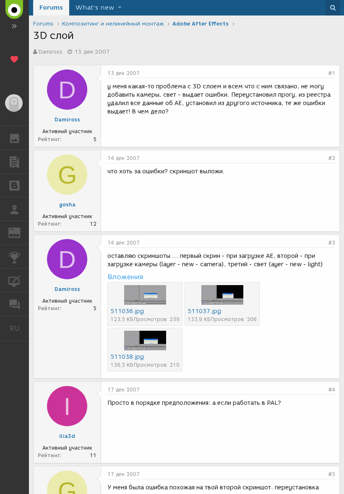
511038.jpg (127, 356)
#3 (331, 242)
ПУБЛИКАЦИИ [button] (14, 161)
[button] (120, 7)
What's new (95, 7)
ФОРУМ (14, 304)
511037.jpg (204, 311)
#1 (331, 73)
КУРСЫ (14, 280)
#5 (331, 474)
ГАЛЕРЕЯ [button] (14, 137)
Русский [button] (19, 328)
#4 (331, 389)
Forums (51, 7)
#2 (331, 158)
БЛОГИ (14, 185)
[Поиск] (333, 7)
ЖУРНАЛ (19, 232)
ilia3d (67, 436)
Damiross (51, 52)
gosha (67, 204)
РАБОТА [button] (14, 209)
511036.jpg (127, 311)
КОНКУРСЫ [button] (14, 256)
